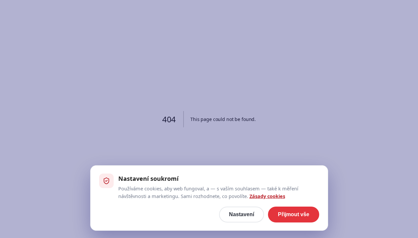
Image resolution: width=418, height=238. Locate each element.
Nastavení (241, 214)
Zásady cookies (267, 196)
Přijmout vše (293, 214)
